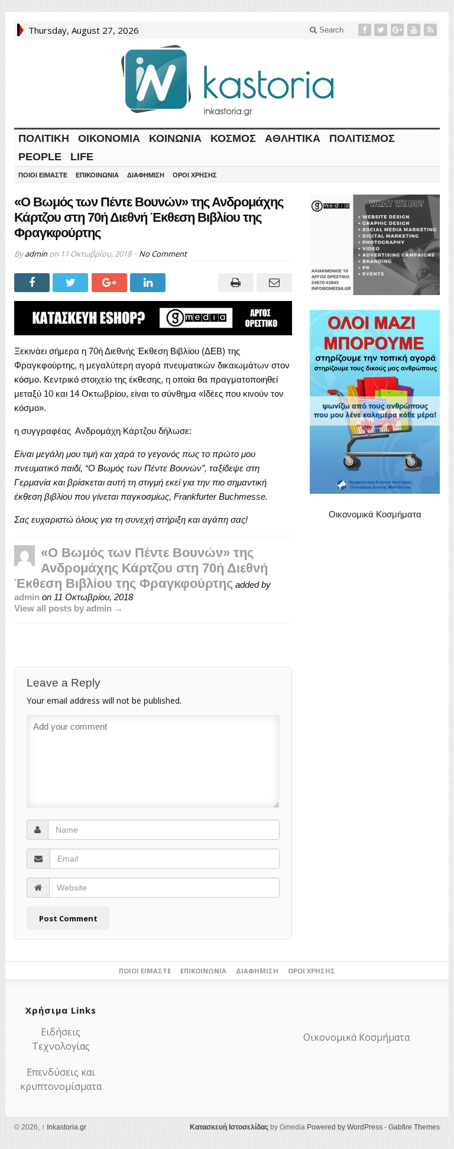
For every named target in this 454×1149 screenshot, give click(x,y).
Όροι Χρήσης (195, 175)
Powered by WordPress (344, 1127)
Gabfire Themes (414, 1127)
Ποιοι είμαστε (42, 175)
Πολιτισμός (362, 138)
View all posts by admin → (68, 608)
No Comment (163, 253)
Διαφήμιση (145, 175)
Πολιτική (43, 138)
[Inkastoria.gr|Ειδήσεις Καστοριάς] (227, 80)
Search (330, 29)
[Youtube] (415, 30)
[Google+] (398, 30)
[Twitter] (382, 30)
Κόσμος (233, 138)
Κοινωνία (175, 138)
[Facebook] (366, 30)
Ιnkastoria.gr (63, 1127)
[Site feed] (431, 30)
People (39, 157)
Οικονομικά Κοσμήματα (375, 514)
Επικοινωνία (97, 175)
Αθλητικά (292, 138)
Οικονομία (109, 138)
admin (36, 253)
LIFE (81, 157)
